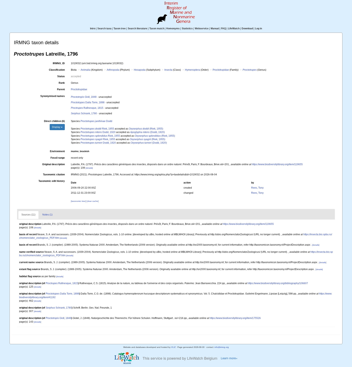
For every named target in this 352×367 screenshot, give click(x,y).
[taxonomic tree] (79, 201)
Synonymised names (52, 96)
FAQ (223, 28)
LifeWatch (234, 28)
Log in (258, 28)
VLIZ (173, 347)
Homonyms (173, 28)
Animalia (85, 69)
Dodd (96, 121)
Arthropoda (113, 69)
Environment (57, 151)
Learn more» (229, 358)
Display (56, 127)
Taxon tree (119, 28)
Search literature (137, 28)
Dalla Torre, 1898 (87, 102)
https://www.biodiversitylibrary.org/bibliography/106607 (278, 283)
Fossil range (58, 157)
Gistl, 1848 (84, 97)
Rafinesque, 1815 (87, 108)
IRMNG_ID (59, 63)
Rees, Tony (257, 187)
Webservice (202, 28)
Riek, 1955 (97, 128)
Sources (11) (28, 214)
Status (61, 76)
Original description (53, 164)
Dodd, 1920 (98, 132)
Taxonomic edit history (51, 181)
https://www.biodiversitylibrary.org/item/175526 (235, 318)
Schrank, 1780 (84, 113)
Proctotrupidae (221, 69)
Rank (62, 82)
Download (247, 28)
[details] (89, 168)
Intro (92, 28)
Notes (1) (47, 214)
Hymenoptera (192, 69)
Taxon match (156, 28)
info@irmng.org (221, 347)
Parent (61, 89)
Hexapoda (139, 69)
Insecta (168, 69)
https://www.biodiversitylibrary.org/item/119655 (277, 164)
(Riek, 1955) (146, 128)
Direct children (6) (54, 121)
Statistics (187, 28)
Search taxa (104, 28)
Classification (57, 69)
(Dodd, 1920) (147, 132)
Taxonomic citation (54, 174)
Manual (215, 28)
